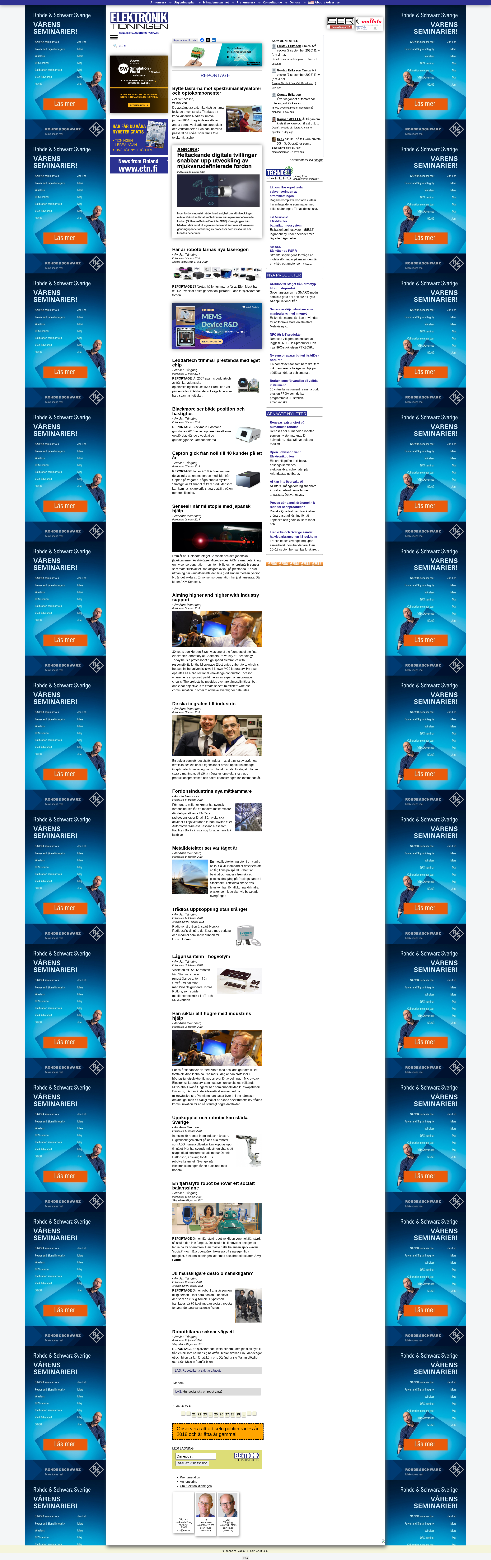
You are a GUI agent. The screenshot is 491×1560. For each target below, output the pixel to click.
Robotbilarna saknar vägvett (203, 1331)
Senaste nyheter (286, 413)
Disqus (318, 160)
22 (199, 1414)
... (210, 1414)
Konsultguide (272, 2)
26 (221, 1414)
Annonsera (158, 2)
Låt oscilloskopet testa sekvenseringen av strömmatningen (286, 192)
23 (205, 1414)
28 (232, 1414)
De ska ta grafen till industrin (204, 703)
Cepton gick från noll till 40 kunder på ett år (217, 455)
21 (194, 1414)
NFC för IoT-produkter (286, 334)
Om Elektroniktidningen (196, 1486)
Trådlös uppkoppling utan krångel (209, 909)
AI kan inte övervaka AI (286, 481)
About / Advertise (327, 2)
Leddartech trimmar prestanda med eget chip (216, 362)
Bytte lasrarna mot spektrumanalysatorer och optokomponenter (216, 91)
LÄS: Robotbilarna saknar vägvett (198, 1370)
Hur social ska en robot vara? (202, 1391)
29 (238, 1414)
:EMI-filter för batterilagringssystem (286, 221)
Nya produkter (284, 275)
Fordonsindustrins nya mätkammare (212, 791)
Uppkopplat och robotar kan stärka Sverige (210, 1120)
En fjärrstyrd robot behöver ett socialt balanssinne (213, 1185)
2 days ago (298, 152)
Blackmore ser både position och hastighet (208, 411)
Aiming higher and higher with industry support (215, 597)
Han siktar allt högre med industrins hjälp (211, 1016)
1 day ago (288, 111)
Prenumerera (245, 2)
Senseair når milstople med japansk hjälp (211, 508)
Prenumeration (190, 1477)
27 (227, 1414)
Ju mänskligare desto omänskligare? (212, 1273)
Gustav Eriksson (289, 46)
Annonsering (188, 1481)
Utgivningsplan (184, 2)
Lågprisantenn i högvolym (201, 956)
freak (280, 139)
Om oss (295, 2)
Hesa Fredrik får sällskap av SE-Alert (292, 59)
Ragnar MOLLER (289, 119)
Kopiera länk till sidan (185, 40)
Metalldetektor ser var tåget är (204, 848)
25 (216, 1414)
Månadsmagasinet (216, 2)
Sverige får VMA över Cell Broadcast (292, 83)
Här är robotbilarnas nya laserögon (210, 249)
